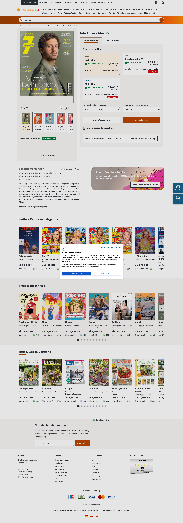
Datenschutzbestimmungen (111, 247)
